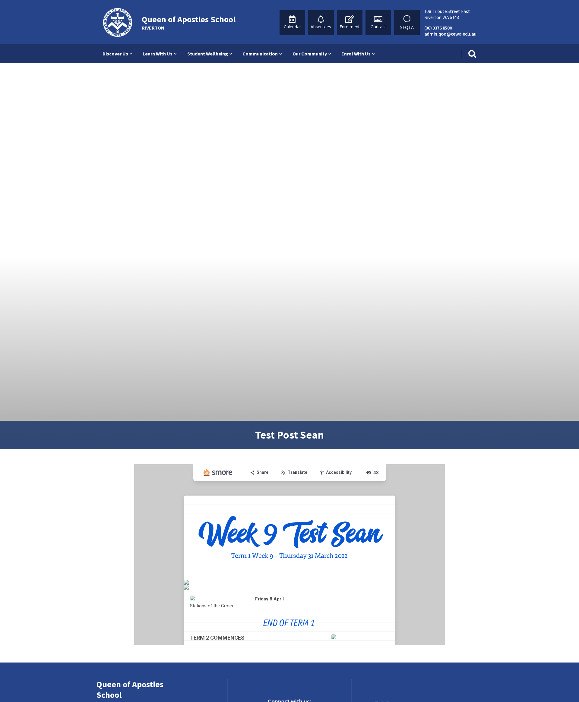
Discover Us (115, 54)
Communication (260, 54)
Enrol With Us (356, 54)
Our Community (310, 54)
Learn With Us (157, 54)
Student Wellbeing (207, 54)
